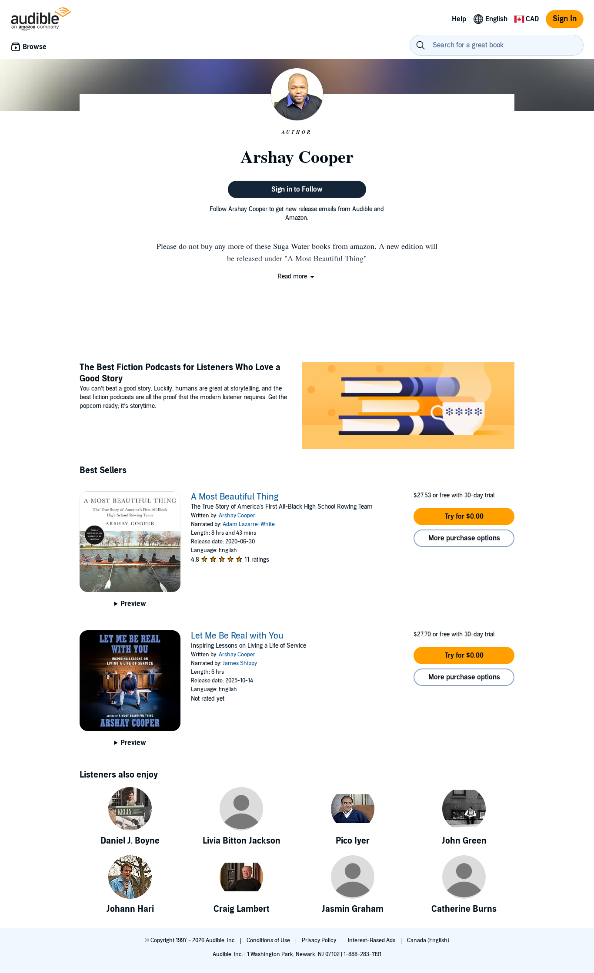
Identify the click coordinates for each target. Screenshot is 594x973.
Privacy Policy (319, 940)
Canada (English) (428, 940)
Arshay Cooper (237, 515)
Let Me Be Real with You (237, 636)
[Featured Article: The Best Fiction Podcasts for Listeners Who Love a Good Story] (408, 407)
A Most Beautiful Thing (234, 497)
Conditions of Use (269, 940)
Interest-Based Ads (372, 940)
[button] (297, 276)
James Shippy (240, 663)
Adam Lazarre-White (249, 524)
